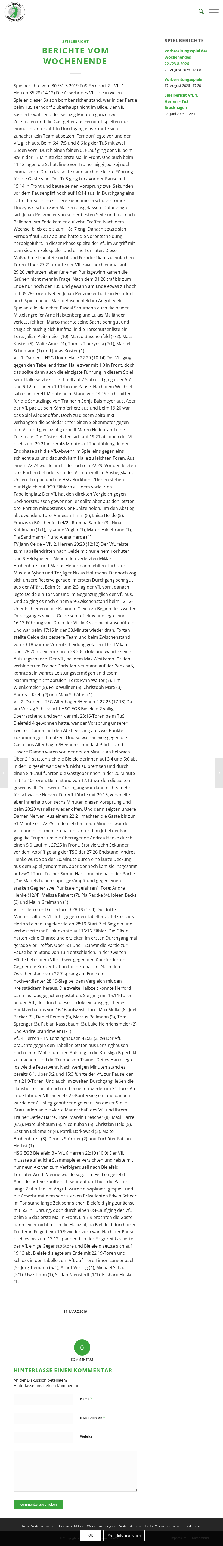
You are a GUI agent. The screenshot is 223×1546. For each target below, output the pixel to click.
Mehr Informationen (124, 1535)
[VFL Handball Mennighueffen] (15, 12)
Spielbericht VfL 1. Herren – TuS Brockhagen (181, 101)
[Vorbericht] (4, 773)
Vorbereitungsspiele (183, 79)
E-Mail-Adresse (92, 1417)
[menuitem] (198, 12)
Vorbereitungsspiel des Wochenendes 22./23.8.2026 (186, 57)
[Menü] (211, 12)
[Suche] (198, 12)
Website (86, 1436)
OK (90, 1535)
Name (86, 1398)
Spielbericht (75, 41)
